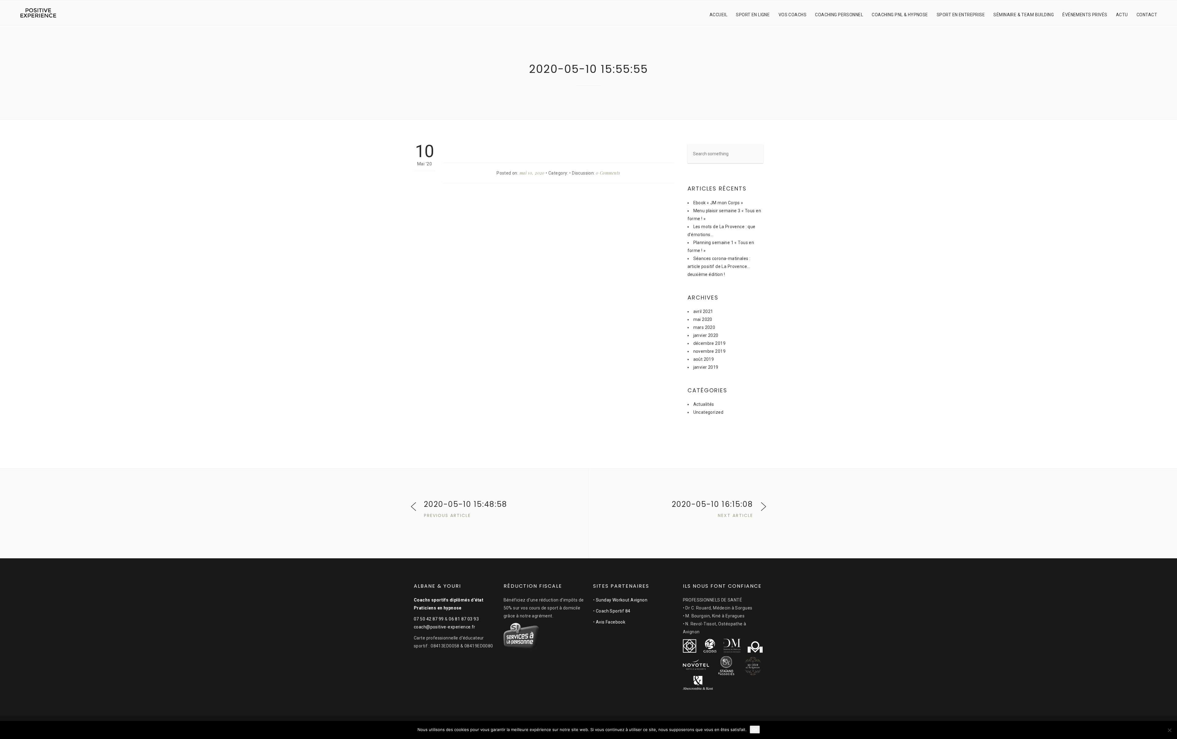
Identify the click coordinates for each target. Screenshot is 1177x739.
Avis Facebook (610, 622)
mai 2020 (702, 319)
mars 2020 (704, 327)
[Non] (1169, 730)
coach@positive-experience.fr (444, 626)
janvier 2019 (705, 367)
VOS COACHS (792, 14)
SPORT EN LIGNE (753, 14)
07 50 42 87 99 (429, 618)
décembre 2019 (709, 343)
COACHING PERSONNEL (839, 14)
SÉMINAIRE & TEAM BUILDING (1023, 14)
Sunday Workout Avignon (621, 600)
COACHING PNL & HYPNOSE (900, 14)
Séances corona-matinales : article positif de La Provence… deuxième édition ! (719, 266)
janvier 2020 (705, 335)
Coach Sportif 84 (613, 611)
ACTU (1122, 14)
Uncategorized (708, 412)
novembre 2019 (709, 351)
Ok (754, 729)
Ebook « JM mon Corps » (718, 202)
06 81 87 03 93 (464, 618)
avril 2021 (703, 311)
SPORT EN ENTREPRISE (961, 14)
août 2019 (703, 359)
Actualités (703, 404)
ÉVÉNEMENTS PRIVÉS (1084, 14)
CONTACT (1147, 14)
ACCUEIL (718, 14)
